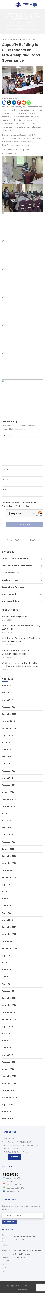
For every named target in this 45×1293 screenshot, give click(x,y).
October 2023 (8, 806)
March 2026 (7, 700)
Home (12, 22)
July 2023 (6, 813)
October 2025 (8, 721)
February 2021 (8, 991)
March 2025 (7, 764)
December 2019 (9, 1076)
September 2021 (9, 948)
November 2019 (9, 1083)
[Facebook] (4, 102)
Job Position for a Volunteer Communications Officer (15, 652)
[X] (9, 102)
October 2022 (8, 870)
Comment (7, 435)
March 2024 (7, 778)
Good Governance (25, 22)
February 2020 (8, 1062)
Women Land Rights (11, 601)
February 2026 (8, 707)
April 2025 (6, 756)
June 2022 (6, 898)
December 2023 (9, 799)
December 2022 (9, 856)
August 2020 (8, 1026)
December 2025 (9, 714)
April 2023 (6, 827)
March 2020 (7, 1055)
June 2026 (6, 685)
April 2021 (6, 984)
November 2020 (9, 1005)
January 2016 (8, 1119)
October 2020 (8, 1012)
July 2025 (6, 742)
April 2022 (6, 913)
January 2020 (8, 1069)
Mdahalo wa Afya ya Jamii (14, 616)
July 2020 (6, 1033)
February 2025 (8, 771)
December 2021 (9, 927)
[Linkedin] (14, 102)
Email (5, 480)
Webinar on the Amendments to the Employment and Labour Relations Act (21, 665)
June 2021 (6, 969)
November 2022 (9, 863)
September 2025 (9, 728)
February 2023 (8, 842)
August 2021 (7, 955)
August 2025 (8, 735)
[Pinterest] (19, 102)
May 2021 (6, 977)
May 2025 (6, 749)
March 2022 (7, 920)
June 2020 (6, 1040)
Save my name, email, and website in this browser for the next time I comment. (19, 504)
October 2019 (8, 1090)
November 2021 (9, 934)
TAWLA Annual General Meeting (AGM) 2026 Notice (21, 627)
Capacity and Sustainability (15, 558)
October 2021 (8, 941)
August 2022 (8, 884)
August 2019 (7, 1104)
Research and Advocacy (13, 587)
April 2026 (6, 693)
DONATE (14, 1157)
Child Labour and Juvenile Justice (17, 565)
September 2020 (9, 1019)
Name (5, 470)
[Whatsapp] (28, 102)
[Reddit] (24, 102)
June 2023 (6, 820)
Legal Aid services (10, 580)
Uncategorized (9, 594)
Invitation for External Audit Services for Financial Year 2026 (21, 640)
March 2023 (7, 835)
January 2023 (8, 849)
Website (5, 490)
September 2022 (9, 877)
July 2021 (6, 962)
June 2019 (6, 1111)
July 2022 (6, 891)
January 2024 (8, 792)
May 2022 (6, 906)
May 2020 (6, 1048)
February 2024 (8, 785)
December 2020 (9, 998)
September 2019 (9, 1097)
